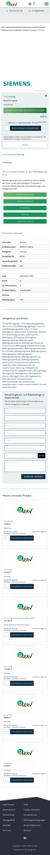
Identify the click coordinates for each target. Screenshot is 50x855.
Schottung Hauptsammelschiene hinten (19, 618)
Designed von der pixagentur (25, 850)
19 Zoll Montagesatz (11, 323)
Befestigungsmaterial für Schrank (30, 345)
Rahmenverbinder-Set (12, 381)
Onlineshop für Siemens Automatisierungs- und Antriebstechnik (25, 27)
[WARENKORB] (34, 3)
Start (2, 27)
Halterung (20, 368)
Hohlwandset (8, 370)
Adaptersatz (32, 332)
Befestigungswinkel (30, 359)
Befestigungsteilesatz (11, 359)
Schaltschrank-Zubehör (28, 384)
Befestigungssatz (38, 351)
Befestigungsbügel (10, 340)
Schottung (8, 569)
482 (3, 326)
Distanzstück (7, 362)
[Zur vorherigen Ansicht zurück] (45, 97)
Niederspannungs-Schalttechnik (11, 30)
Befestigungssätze (22, 351)
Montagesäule (21, 373)
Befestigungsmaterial (11, 343)
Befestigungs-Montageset (25, 337)
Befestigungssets (24, 354)
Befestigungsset (9, 354)
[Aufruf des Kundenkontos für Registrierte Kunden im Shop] (29, 4)
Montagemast (8, 373)
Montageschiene (17, 376)
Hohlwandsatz (31, 368)
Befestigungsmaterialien (13, 348)
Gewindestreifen (9, 365)
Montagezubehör (33, 376)
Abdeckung (8, 521)
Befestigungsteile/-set (31, 357)
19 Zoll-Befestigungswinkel (32, 323)
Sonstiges (26, 30)
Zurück (25, 145)
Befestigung (7, 337)
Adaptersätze (20, 332)
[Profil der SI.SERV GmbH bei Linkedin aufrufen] (25, 838)
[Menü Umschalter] (46, 3)
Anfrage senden (33, 476)
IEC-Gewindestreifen (24, 370)
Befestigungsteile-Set (11, 357)
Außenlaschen (32, 334)
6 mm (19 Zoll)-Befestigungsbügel (20, 326)
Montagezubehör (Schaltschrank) (16, 379)
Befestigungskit (26, 340)
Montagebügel (39, 370)
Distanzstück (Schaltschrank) (27, 362)
